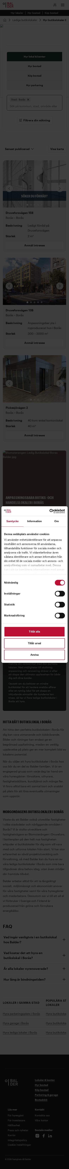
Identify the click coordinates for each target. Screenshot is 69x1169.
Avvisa (34, 654)
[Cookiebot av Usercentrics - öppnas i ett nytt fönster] (49, 511)
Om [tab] (56, 521)
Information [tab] (34, 521)
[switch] (60, 593)
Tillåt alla (34, 631)
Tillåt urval (34, 643)
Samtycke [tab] (12, 521)
